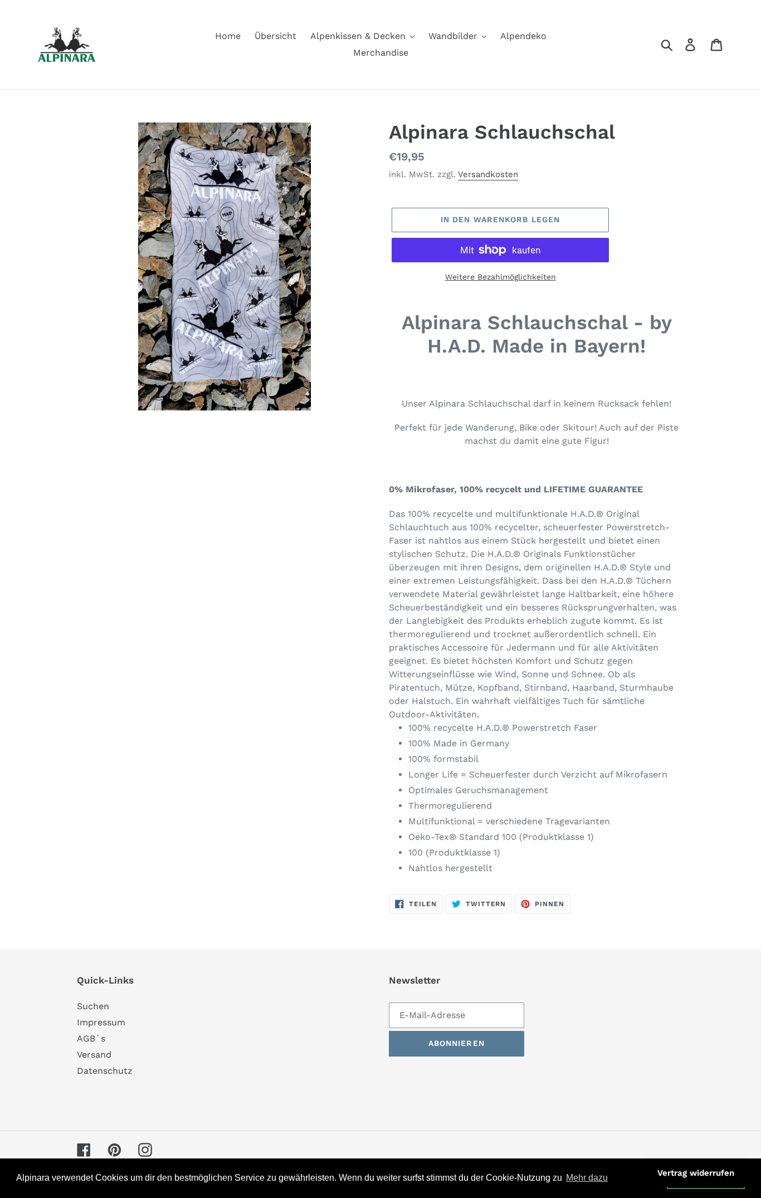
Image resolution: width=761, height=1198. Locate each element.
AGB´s (91, 1038)
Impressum (101, 1022)
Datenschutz (105, 1070)
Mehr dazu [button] (587, 1177)
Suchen (93, 1006)
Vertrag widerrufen (695, 1173)
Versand (94, 1054)
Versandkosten (488, 174)
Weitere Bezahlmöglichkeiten (500, 276)
